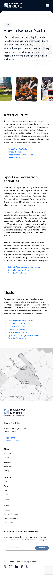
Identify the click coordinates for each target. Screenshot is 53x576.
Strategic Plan (9, 523)
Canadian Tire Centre (17, 273)
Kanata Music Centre (17, 323)
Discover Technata (11, 514)
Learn (6, 495)
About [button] (6, 449)
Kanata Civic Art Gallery (18, 149)
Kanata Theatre (14, 152)
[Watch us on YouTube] (5, 566)
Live (5, 482)
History (6, 471)
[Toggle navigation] (47, 5)
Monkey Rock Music (17, 329)
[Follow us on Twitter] (27, 566)
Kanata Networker (11, 518)
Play (5, 490)
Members (7, 462)
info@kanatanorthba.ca (12, 441)
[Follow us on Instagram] (10, 566)
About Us (7, 453)
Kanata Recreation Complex (20, 270)
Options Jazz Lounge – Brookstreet (23, 335)
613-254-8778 (9, 438)
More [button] (6, 505)
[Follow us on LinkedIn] (16, 566)
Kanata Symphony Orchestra (20, 155)
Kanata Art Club (15, 158)
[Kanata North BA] (13, 5)
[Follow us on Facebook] (22, 566)
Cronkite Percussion (17, 326)
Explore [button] (7, 477)
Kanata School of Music (18, 332)
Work (6, 486)
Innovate (7, 499)
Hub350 (7, 510)
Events (6, 458)
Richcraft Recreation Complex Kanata (24, 267)
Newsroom (8, 466)
